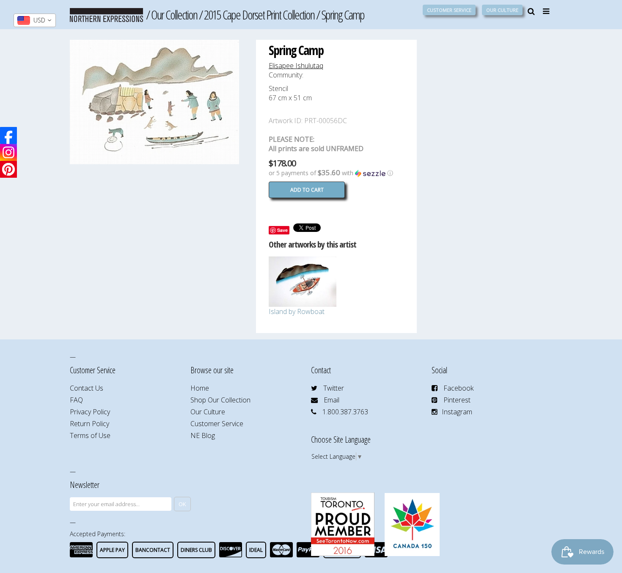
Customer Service (449, 10)
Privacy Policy (90, 411)
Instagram (457, 411)
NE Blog (202, 435)
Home (199, 388)
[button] (336, 173)
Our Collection (174, 14)
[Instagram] (8, 152)
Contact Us (86, 388)
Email (331, 400)
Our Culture (502, 10)
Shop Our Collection (220, 400)
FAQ (76, 400)
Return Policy (89, 423)
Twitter (333, 388)
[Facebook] (8, 135)
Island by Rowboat (297, 311)
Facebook (458, 388)
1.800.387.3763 (345, 411)
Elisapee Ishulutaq (296, 65)
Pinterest (457, 400)
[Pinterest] (8, 169)
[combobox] (35, 20)
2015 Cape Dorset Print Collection (259, 14)
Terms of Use (90, 435)
